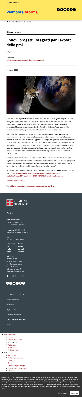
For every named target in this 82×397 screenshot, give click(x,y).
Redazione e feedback (13, 314)
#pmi (24, 186)
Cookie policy (10, 304)
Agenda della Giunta (15, 339)
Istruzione (11, 370)
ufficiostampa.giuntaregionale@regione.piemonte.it (25, 60)
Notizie (10, 337)
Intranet (9, 325)
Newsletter (12, 347)
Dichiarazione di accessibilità (16, 294)
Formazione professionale (17, 368)
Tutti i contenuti (9, 334)
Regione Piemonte (13, 2)
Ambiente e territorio (15, 357)
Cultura (10, 360)
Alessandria (10, 243)
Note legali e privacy (13, 299)
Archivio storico (13, 350)
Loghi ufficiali (11, 309)
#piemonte (31, 186)
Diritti (10, 363)
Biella (8, 249)
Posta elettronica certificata (15, 319)
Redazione (12, 345)
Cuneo (8, 251)
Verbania (21, 249)
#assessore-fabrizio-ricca (44, 186)
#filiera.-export (15, 186)
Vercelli (21, 251)
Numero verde (11, 258)
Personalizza (62, 393)
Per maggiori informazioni (15, 180)
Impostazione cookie (16, 275)
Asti (7, 246)
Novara (20, 243)
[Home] (7, 22)
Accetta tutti (74, 393)
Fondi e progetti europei (16, 365)
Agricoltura (12, 355)
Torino (20, 246)
